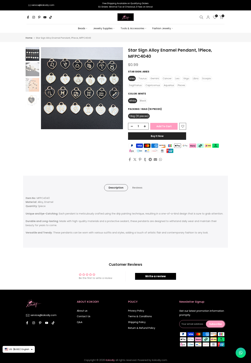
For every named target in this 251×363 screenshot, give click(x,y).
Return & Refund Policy (141, 328)
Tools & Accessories (132, 28)
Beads (81, 28)
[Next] (117, 88)
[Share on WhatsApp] (160, 159)
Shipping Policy (137, 322)
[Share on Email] (155, 159)
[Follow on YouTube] (44, 17)
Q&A (79, 322)
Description (116, 187)
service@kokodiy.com (42, 5)
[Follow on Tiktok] (50, 17)
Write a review (155, 276)
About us (82, 310)
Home (29, 38)
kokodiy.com (159, 360)
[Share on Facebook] (129, 159)
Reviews (137, 187)
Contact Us (83, 316)
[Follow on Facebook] (28, 17)
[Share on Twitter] (135, 159)
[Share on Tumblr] (145, 159)
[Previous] (47, 88)
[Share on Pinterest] (140, 159)
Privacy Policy (136, 310)
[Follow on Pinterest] (39, 17)
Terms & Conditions (140, 316)
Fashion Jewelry (161, 28)
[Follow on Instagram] (33, 17)
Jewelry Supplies (103, 28)
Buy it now (157, 136)
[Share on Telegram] (150, 159)
